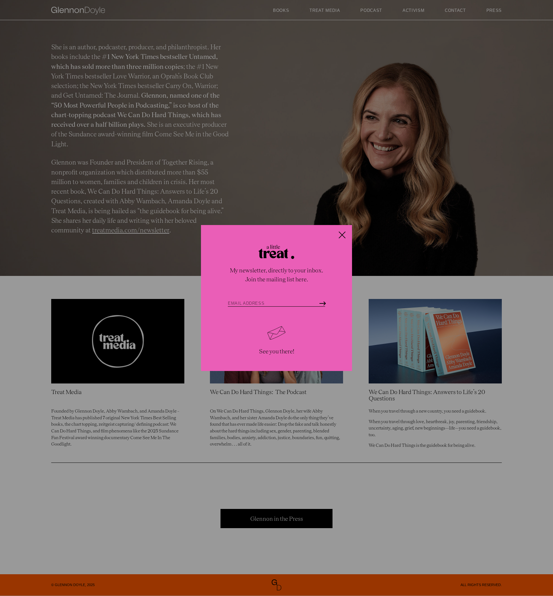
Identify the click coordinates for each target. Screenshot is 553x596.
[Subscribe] (322, 303)
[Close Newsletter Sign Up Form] (342, 234)
